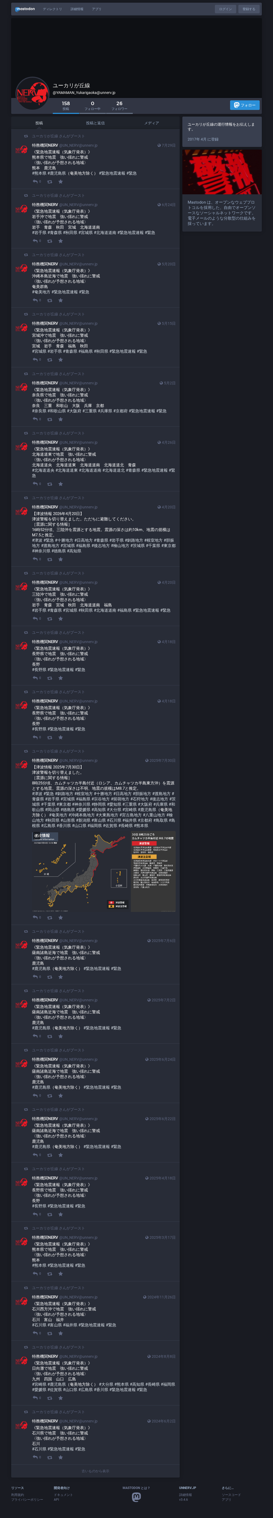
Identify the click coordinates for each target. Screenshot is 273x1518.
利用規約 (17, 1495)
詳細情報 (77, 9)
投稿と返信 (95, 123)
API (56, 1499)
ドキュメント (63, 1495)
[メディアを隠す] (36, 835)
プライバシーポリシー (27, 1499)
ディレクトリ (52, 9)
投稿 (39, 123)
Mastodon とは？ (136, 1488)
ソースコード (231, 1495)
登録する (249, 9)
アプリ (97, 9)
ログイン (225, 9)
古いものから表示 (95, 1471)
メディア (151, 123)
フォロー (248, 105)
